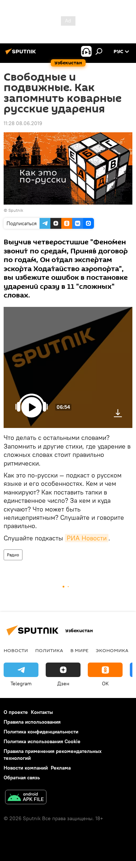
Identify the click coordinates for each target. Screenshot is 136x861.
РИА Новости (87, 538)
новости (16, 650)
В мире (79, 650)
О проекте (16, 712)
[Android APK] (25, 798)
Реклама (61, 767)
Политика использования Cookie (42, 741)
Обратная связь (22, 777)
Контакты (42, 712)
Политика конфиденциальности (41, 731)
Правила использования (32, 722)
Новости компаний (26, 767)
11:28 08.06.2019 (23, 123)
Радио (13, 554)
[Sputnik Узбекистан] (22, 54)
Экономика (112, 650)
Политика (49, 650)
